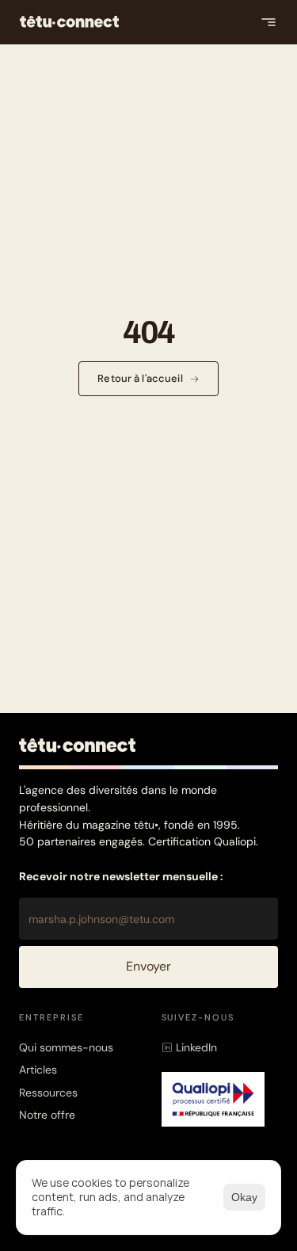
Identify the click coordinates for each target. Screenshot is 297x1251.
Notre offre (47, 1115)
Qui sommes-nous (66, 1047)
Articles (38, 1069)
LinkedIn (196, 1047)
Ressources (48, 1092)
